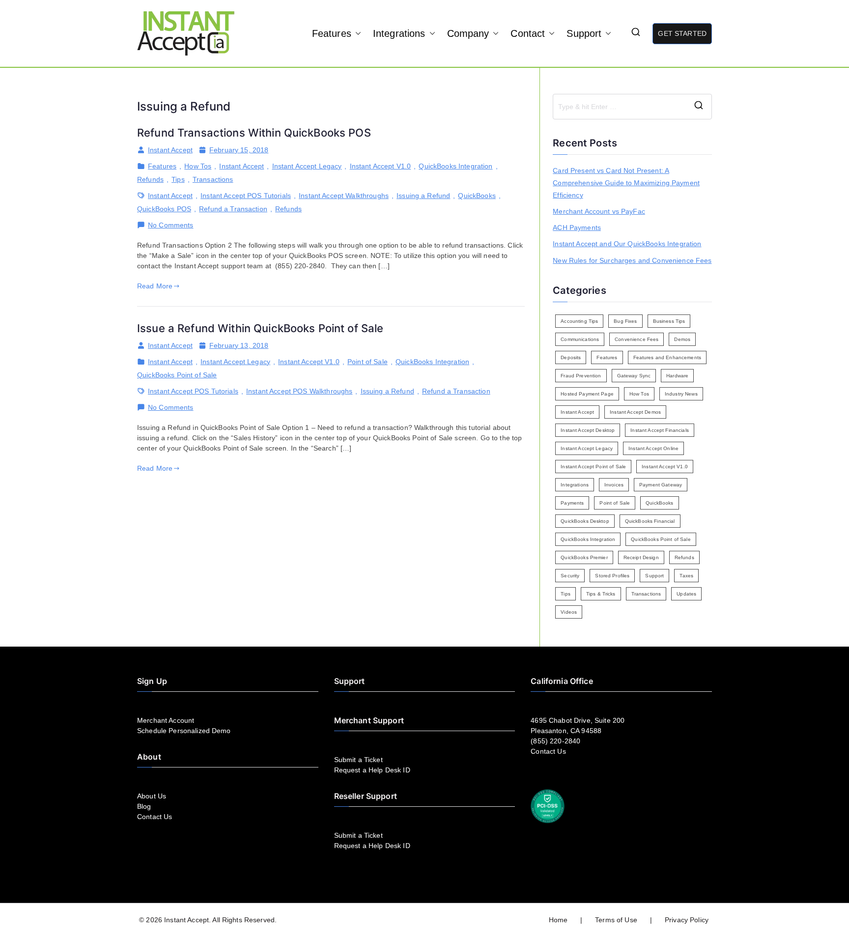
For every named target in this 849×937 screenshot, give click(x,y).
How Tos (197, 166)
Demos (682, 339)
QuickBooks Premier (584, 557)
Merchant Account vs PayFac (599, 211)
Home (558, 920)
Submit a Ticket (358, 760)
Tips (178, 179)
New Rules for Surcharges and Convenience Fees (632, 260)
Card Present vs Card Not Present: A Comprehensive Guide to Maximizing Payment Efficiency (626, 183)
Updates (686, 593)
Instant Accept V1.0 (380, 166)
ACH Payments (577, 227)
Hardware (677, 375)
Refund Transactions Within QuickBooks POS (254, 132)
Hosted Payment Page (587, 394)
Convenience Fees (636, 339)
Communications (580, 339)
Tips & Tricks (601, 593)
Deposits (571, 357)
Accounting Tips (579, 321)
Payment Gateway (660, 484)
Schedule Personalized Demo (184, 731)
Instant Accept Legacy (307, 166)
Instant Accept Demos (635, 412)
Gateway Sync (634, 375)
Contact (527, 33)
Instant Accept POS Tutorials (245, 195)
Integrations (399, 33)
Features (331, 33)
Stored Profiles (612, 575)
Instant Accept (170, 150)
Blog (144, 806)
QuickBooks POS (164, 209)
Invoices (613, 484)
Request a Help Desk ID (372, 770)
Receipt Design (641, 557)
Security (570, 575)
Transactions (213, 179)
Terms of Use (616, 920)
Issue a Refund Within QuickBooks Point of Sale (260, 328)
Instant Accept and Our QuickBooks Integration (627, 244)
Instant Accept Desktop (588, 430)
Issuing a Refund (423, 195)
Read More (154, 286)
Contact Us (154, 817)
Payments (572, 503)
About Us (151, 796)
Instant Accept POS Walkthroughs (299, 391)
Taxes (686, 575)
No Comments (171, 225)
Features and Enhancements (667, 357)
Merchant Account (165, 720)
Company (468, 33)
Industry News (681, 394)
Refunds (150, 179)
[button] (356, 33)
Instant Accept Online (653, 448)
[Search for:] (632, 106)
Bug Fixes (625, 321)
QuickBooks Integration (455, 166)
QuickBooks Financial (650, 521)
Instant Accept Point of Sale (593, 466)
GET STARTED (682, 33)
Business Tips (669, 321)
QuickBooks (476, 195)
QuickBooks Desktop (585, 521)
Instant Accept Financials (659, 430)
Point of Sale (367, 362)
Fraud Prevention (581, 375)
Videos (569, 612)
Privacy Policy (686, 920)
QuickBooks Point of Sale (177, 375)
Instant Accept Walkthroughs (344, 195)
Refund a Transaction (233, 209)
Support (583, 33)
